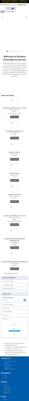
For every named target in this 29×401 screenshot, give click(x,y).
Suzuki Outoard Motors (9, 288)
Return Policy (7, 386)
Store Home (6, 308)
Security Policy (7, 390)
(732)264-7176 (7, 367)
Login (2, 11)
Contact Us (6, 319)
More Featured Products (11, 273)
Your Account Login (8, 304)
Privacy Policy (7, 388)
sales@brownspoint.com (9, 369)
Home (5, 376)
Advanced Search (7, 311)
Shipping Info (7, 392)
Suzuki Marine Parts (8, 285)
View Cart (5, 315)
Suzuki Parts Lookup (8, 281)
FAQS (5, 385)
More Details (14, 117)
